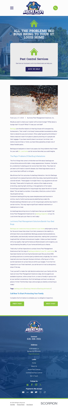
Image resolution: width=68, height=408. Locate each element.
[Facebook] (32, 385)
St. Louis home (23, 151)
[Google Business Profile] (27, 385)
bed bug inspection (42, 214)
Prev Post (17, 304)
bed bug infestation (31, 288)
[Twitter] (40, 385)
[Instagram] (36, 385)
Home (34, 363)
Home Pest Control (34, 369)
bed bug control (19, 288)
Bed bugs (13, 128)
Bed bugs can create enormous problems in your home (27, 228)
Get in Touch (34, 376)
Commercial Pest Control (34, 372)
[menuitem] (12, 404)
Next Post (50, 304)
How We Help (34, 69)
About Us (34, 366)
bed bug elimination (44, 288)
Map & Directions (34, 354)
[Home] (33, 8)
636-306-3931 (34, 339)
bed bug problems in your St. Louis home (41, 251)
